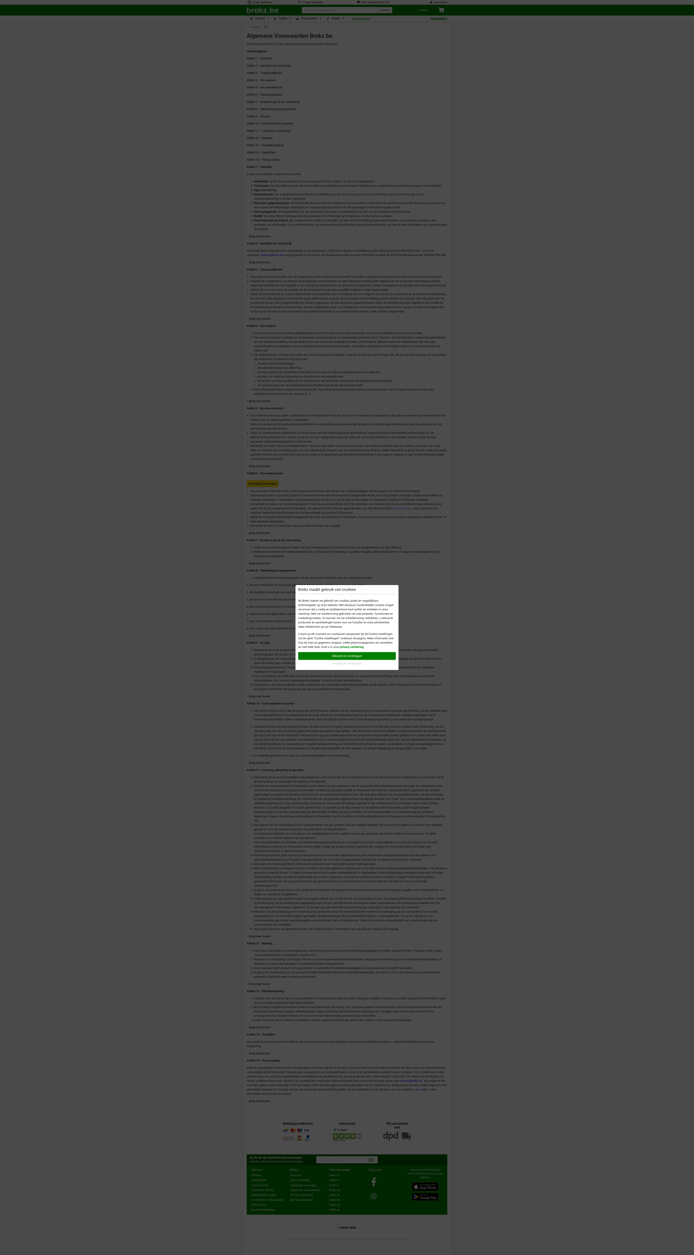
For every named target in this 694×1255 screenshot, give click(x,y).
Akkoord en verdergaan (347, 655)
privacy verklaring (351, 647)
